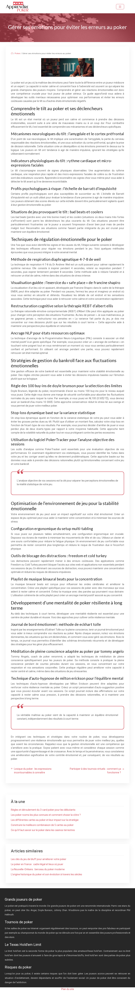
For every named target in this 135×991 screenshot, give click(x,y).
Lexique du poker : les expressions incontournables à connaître (33, 770)
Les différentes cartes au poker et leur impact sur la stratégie (45, 820)
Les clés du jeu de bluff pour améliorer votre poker (38, 859)
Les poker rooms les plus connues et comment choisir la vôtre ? (46, 814)
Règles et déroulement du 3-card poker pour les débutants (43, 809)
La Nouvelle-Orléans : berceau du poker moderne (38, 869)
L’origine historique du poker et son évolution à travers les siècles (46, 874)
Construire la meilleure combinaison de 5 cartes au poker (42, 825)
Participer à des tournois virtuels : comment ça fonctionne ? (95, 770)
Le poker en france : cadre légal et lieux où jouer (37, 864)
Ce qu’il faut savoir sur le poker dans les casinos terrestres (43, 830)
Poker (17, 53)
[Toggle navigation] (120, 6)
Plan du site (67, 989)
